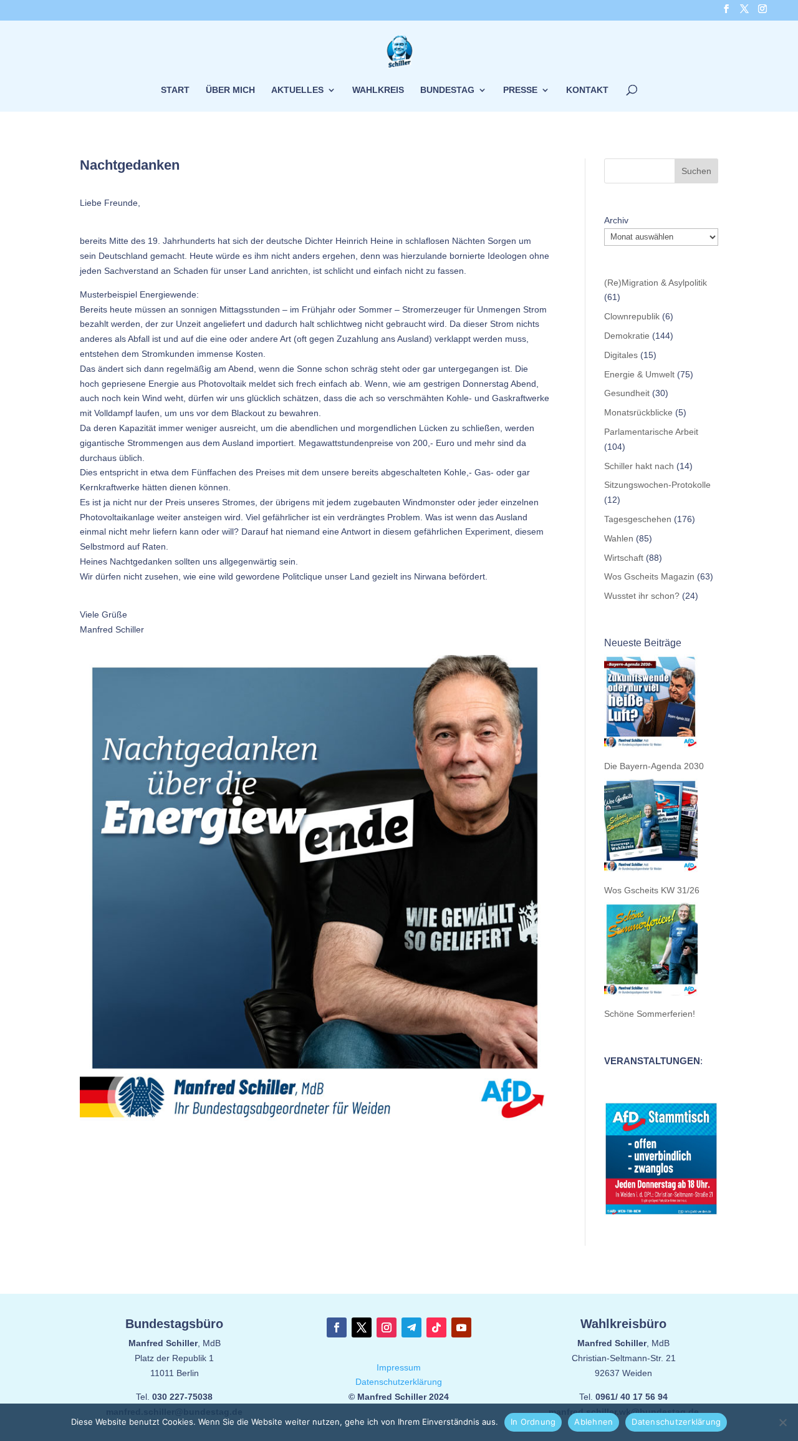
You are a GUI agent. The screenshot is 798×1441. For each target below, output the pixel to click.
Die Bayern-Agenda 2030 (654, 766)
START (175, 90)
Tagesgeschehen (637, 519)
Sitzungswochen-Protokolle (657, 485)
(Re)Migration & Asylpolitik (655, 283)
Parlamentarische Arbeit (651, 432)
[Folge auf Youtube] (461, 1327)
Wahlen (618, 538)
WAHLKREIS (378, 90)
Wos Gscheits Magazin (649, 576)
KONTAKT (587, 90)
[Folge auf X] (362, 1327)
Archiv (616, 220)
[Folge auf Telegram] (411, 1327)
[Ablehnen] (782, 1422)
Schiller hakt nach (639, 466)
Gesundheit (627, 393)
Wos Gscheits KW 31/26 (651, 890)
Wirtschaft (623, 558)
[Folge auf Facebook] (337, 1327)
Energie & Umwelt (639, 374)
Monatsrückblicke (638, 412)
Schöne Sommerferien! (649, 1014)
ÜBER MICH (230, 90)
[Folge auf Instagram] (387, 1327)
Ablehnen (593, 1422)
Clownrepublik (632, 316)
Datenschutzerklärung (398, 1382)
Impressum (399, 1367)
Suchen (696, 171)
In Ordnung (533, 1422)
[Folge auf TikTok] (436, 1327)
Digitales (621, 355)
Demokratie (627, 336)
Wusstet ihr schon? (642, 596)
